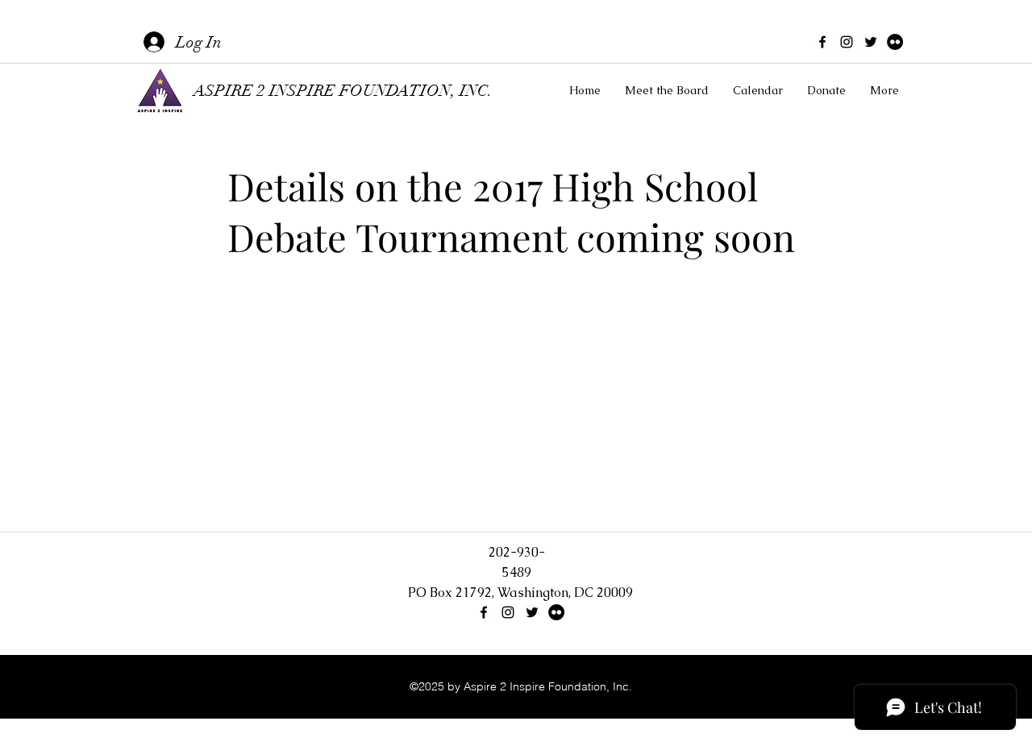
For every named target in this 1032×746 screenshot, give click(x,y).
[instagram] (846, 42)
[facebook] (822, 42)
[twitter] (871, 42)
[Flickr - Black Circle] (895, 42)
